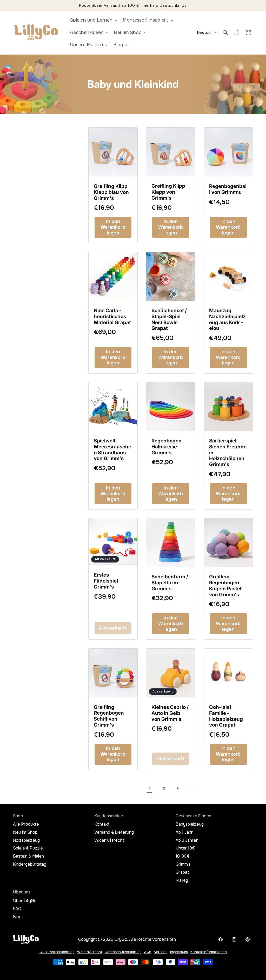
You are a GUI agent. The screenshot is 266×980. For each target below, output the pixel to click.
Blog (17, 916)
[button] (93, 20)
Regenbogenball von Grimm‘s (228, 189)
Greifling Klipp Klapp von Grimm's (168, 192)
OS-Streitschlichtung (57, 952)
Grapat (182, 872)
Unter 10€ (185, 848)
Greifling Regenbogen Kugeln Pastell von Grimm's (226, 586)
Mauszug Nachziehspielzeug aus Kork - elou (227, 319)
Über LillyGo (25, 900)
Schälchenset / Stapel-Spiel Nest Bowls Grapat (169, 319)
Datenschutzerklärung (123, 952)
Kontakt (102, 824)
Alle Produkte (26, 824)
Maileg (182, 880)
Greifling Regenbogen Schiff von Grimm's (109, 716)
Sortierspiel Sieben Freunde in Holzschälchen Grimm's (228, 452)
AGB (147, 952)
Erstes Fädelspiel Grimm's (106, 581)
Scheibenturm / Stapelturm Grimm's (169, 583)
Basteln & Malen (28, 856)
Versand (161, 952)
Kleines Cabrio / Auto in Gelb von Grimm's (170, 713)
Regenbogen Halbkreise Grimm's (166, 447)
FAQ (17, 908)
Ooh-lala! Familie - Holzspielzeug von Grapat (226, 716)
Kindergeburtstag (29, 864)
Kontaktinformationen (208, 952)
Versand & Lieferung (114, 832)
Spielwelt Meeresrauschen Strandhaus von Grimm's (112, 449)
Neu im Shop (25, 832)
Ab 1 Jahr (184, 832)
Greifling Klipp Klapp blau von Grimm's (111, 192)
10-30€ (182, 856)
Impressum (179, 952)
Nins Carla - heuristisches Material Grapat (112, 316)
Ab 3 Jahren (187, 840)
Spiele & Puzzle (28, 848)
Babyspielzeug (190, 824)
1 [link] (149, 788)
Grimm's (183, 864)
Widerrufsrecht (109, 840)
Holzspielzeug (26, 840)
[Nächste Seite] (191, 789)
